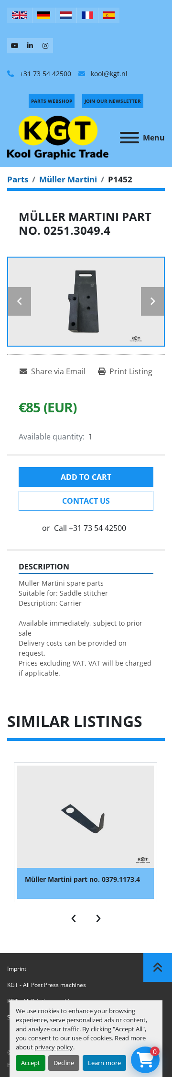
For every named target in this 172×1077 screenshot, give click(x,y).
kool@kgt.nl (108, 73)
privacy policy (53, 1047)
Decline (64, 1062)
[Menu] (129, 137)
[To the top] (157, 967)
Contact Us (86, 501)
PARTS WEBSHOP (51, 101)
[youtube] (14, 45)
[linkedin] (30, 45)
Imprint (16, 969)
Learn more (104, 1062)
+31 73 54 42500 (44, 73)
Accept (30, 1062)
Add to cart (86, 477)
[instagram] (45, 45)
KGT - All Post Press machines (46, 985)
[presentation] (73, 916)
